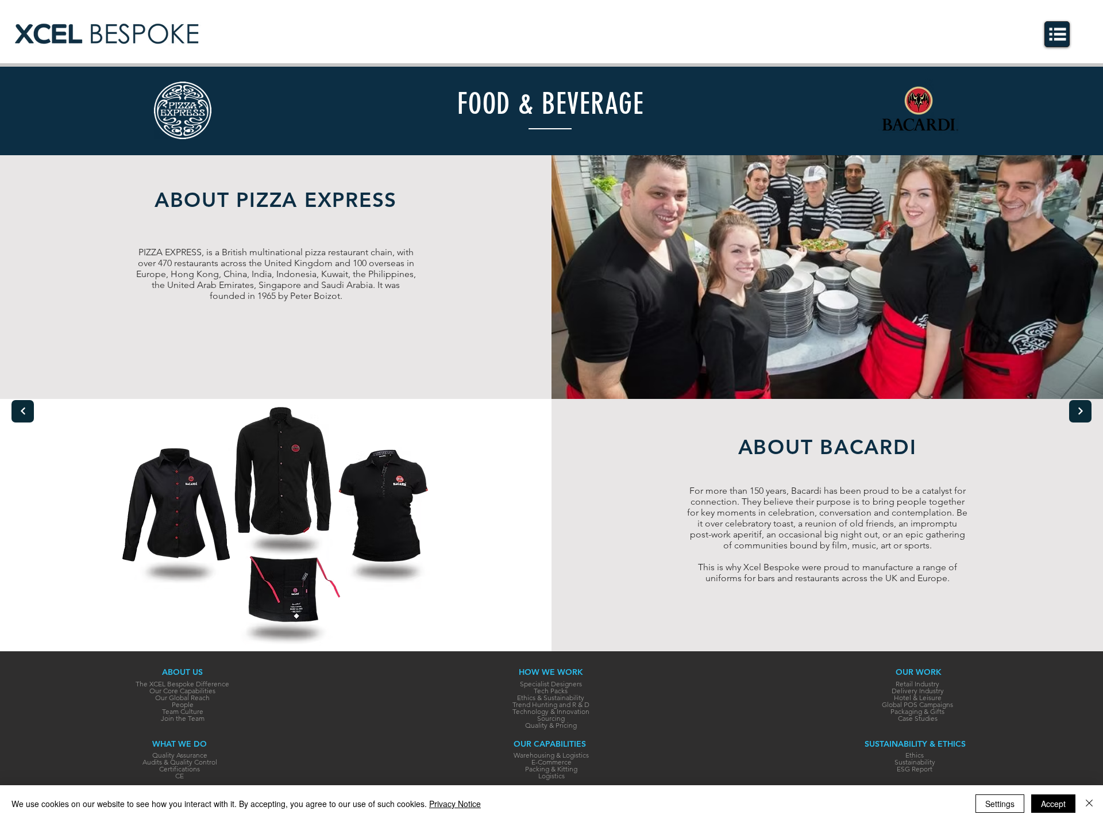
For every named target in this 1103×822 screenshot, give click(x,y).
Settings (1000, 803)
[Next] (22, 411)
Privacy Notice (455, 803)
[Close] (1089, 803)
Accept (1053, 803)
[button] (1057, 34)
